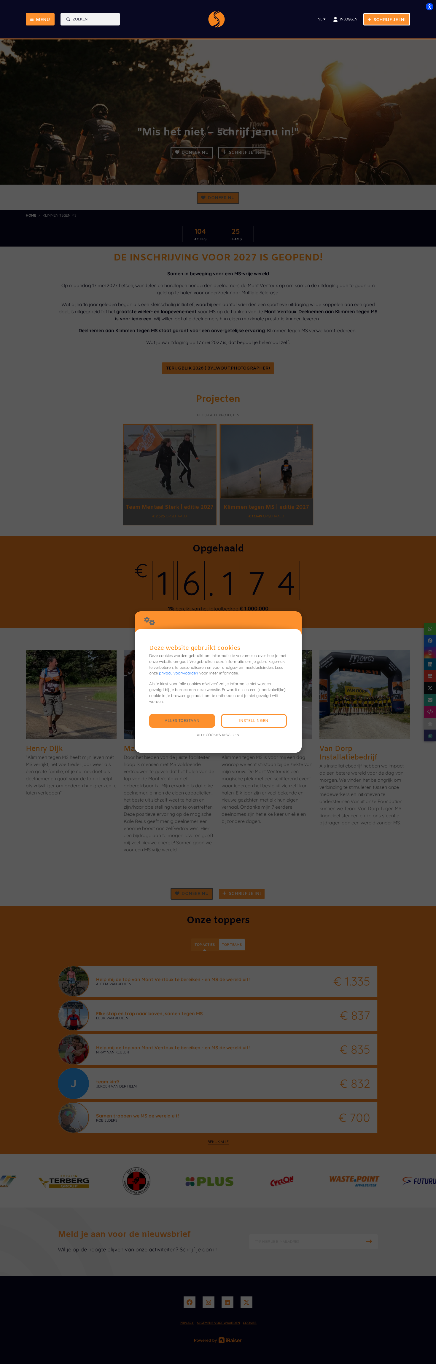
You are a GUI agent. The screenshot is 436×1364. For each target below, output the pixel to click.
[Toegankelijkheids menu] (429, 6)
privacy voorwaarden (178, 673)
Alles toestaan (182, 720)
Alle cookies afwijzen (218, 735)
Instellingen (253, 720)
